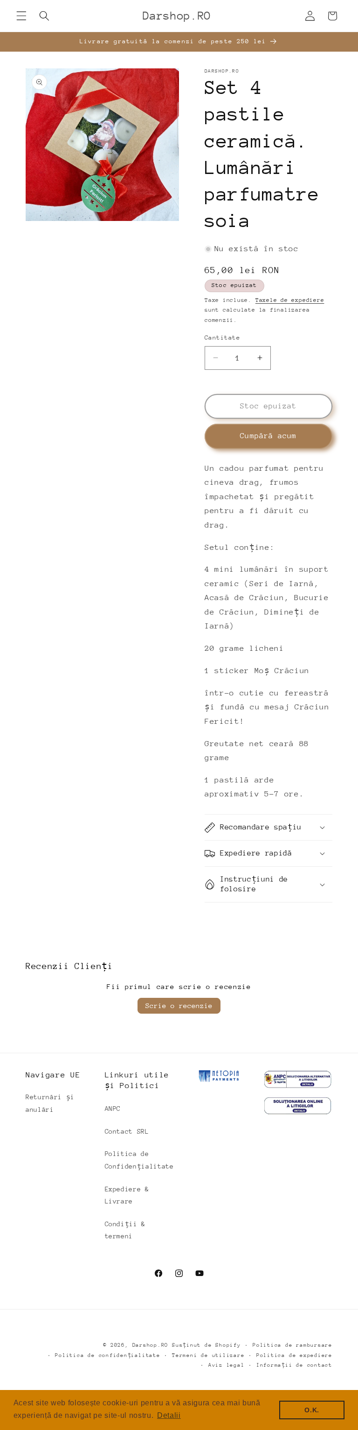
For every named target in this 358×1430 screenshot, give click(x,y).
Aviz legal (226, 1365)
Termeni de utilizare (208, 1355)
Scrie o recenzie (179, 1005)
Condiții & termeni (125, 1230)
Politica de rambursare (292, 1345)
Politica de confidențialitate (107, 1355)
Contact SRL (127, 1131)
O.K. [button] (311, 1410)
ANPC (113, 1108)
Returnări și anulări (50, 1103)
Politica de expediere (294, 1355)
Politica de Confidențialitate (139, 1160)
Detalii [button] (169, 1415)
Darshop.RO (150, 1345)
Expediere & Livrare (127, 1195)
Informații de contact (294, 1365)
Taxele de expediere (289, 300)
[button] (21, 16)
